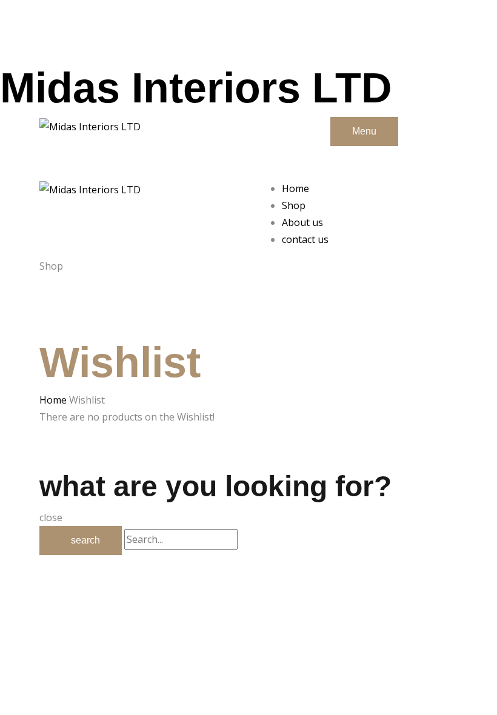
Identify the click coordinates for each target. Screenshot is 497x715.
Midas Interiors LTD (196, 87)
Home (53, 400)
